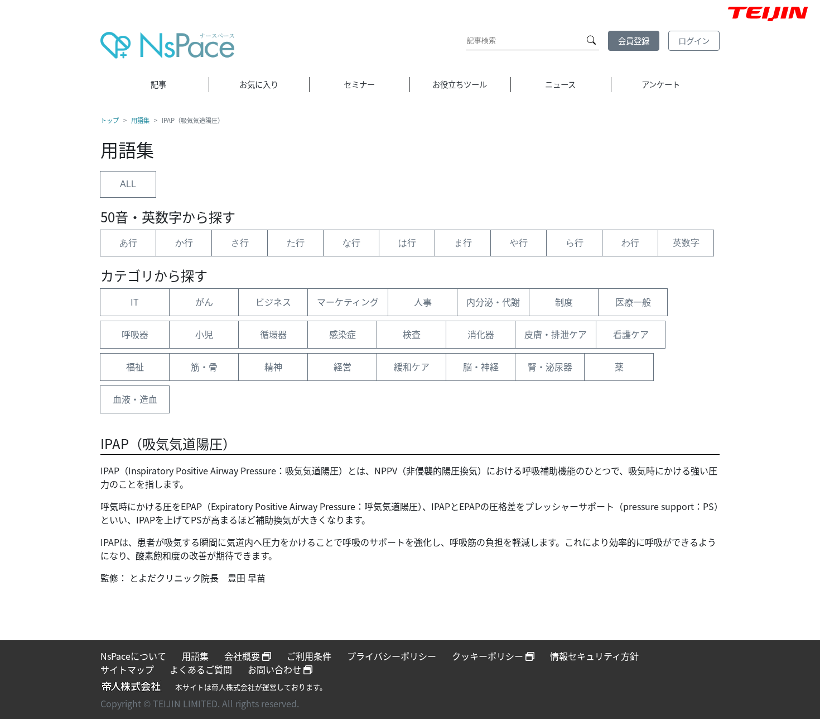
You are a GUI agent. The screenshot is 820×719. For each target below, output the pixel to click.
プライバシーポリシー (391, 656)
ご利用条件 (309, 656)
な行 (351, 242)
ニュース (560, 84)
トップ (109, 120)
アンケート (660, 84)
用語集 (140, 120)
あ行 (128, 242)
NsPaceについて (133, 656)
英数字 (686, 242)
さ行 (240, 242)
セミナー (359, 84)
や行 (519, 242)
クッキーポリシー (488, 656)
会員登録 (633, 40)
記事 (158, 84)
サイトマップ (127, 669)
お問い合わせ (275, 669)
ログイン (694, 40)
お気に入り (258, 84)
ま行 (463, 242)
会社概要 (243, 656)
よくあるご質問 (201, 669)
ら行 (574, 242)
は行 (407, 242)
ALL (128, 184)
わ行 (630, 242)
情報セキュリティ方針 (594, 656)
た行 (296, 242)
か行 (184, 242)
